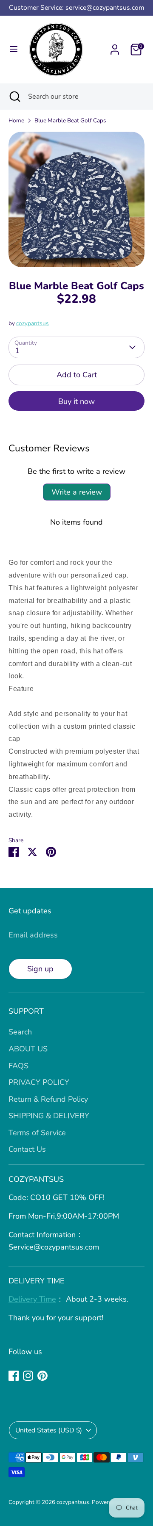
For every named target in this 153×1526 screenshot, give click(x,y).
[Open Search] (14, 96)
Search (20, 1032)
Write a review (76, 492)
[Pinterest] (42, 1376)
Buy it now (76, 401)
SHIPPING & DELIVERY (48, 1116)
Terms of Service (37, 1133)
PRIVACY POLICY (38, 1082)
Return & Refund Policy (48, 1099)
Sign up (40, 969)
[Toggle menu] (13, 49)
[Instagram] (28, 1376)
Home (16, 120)
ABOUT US (28, 1049)
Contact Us (27, 1149)
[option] (76, 199)
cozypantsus (32, 323)
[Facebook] (13, 1376)
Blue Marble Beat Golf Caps (70, 120)
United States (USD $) (48, 1430)
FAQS (18, 1066)
